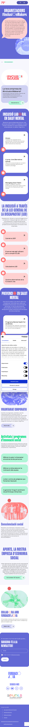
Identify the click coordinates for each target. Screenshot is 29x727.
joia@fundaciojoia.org (8, 724)
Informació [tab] (23, 340)
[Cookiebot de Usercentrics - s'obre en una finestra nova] (21, 337)
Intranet (5, 717)
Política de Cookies (7, 715)
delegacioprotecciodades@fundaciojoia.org (9, 721)
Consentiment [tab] (5, 340)
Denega (14, 389)
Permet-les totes (14, 381)
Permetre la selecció (14, 385)
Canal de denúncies (8, 712)
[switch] (25, 367)
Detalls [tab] (14, 340)
